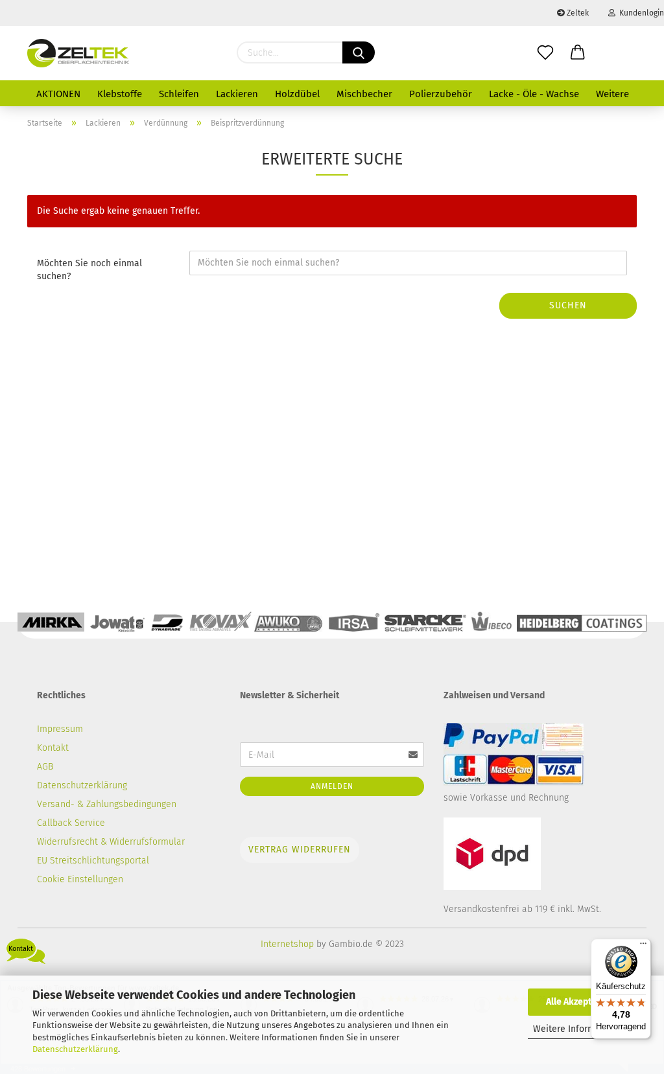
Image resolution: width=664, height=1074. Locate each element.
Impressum (60, 729)
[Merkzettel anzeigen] (545, 53)
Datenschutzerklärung (75, 1049)
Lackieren (237, 94)
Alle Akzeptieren (579, 1001)
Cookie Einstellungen (80, 879)
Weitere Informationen (580, 1028)
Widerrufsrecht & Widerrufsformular (111, 841)
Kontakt (53, 747)
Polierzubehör (440, 94)
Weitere (612, 94)
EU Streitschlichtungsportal (93, 860)
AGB (45, 766)
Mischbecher (364, 94)
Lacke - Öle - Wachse (534, 94)
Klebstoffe (119, 94)
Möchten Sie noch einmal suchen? (89, 270)
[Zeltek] (78, 53)
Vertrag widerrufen (299, 849)
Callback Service (71, 822)
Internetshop (287, 944)
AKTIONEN (58, 94)
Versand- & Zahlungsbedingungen (106, 804)
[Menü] (643, 946)
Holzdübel (297, 94)
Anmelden (332, 786)
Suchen (568, 305)
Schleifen (179, 94)
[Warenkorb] (578, 53)
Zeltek (577, 12)
